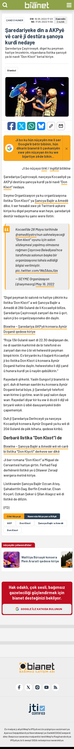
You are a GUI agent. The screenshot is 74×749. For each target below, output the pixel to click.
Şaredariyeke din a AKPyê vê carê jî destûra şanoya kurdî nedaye (34, 36)
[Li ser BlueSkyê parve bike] (41, 126)
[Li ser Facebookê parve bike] (11, 126)
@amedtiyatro (26, 234)
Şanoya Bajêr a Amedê (51, 200)
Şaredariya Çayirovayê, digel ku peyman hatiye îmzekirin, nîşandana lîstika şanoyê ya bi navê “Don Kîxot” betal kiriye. (36, 52)
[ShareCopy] (51, 126)
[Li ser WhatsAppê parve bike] (31, 126)
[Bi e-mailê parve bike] (61, 126)
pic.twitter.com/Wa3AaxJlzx (36, 270)
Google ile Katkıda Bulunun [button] (41, 609)
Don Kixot (12, 530)
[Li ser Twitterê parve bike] (21, 126)
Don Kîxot (25, 523)
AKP (9, 523)
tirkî (44, 168)
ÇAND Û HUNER (14, 20)
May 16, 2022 (45, 284)
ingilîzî (54, 168)
